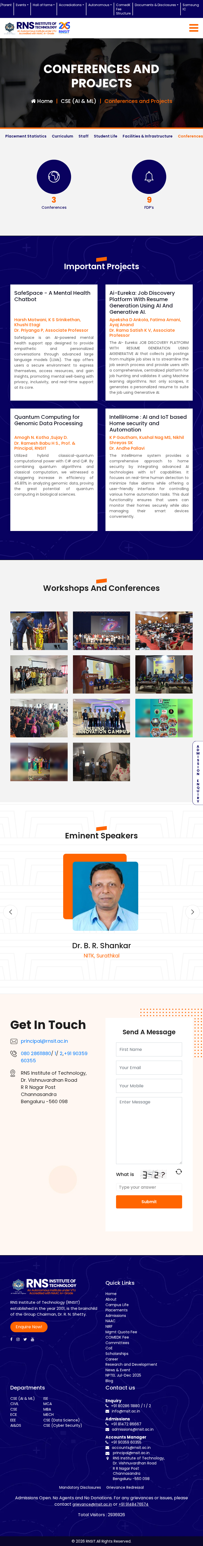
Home (111, 1293)
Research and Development (131, 1364)
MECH (48, 1414)
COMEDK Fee (117, 1337)
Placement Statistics (26, 136)
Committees (117, 1342)
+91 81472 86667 (125, 1424)
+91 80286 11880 (125, 1406)
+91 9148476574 (134, 1504)
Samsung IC (191, 7)
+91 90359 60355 (125, 1442)
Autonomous (98, 5)
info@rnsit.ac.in (125, 1411)
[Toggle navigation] (193, 28)
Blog (109, 1380)
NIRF (109, 1326)
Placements (116, 1310)
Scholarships (116, 1353)
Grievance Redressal (125, 1487)
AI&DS (15, 1425)
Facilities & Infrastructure (148, 136)
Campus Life (117, 1304)
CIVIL (14, 1403)
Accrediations (70, 5)
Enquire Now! (29, 1327)
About (111, 1299)
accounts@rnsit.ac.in (131, 1447)
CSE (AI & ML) (22, 1398)
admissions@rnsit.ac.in (132, 1429)
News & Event (117, 1370)
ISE (45, 1398)
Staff (84, 136)
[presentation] (10, 912)
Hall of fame (42, 5)
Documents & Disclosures (155, 5)
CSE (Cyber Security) (62, 1425)
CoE (109, 1348)
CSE (13, 1409)
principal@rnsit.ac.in (44, 1041)
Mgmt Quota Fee (121, 1332)
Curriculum (62, 136)
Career (111, 1359)
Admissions (115, 1315)
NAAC (110, 1321)
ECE (13, 1414)
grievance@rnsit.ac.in (92, 1504)
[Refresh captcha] (179, 1171)
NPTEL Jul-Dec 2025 (123, 1375)
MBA (47, 1409)
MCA (47, 1403)
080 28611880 (36, 1053)
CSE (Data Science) (61, 1420)
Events (21, 5)
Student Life (105, 136)
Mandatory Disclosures (80, 1487)
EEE (13, 1420)
